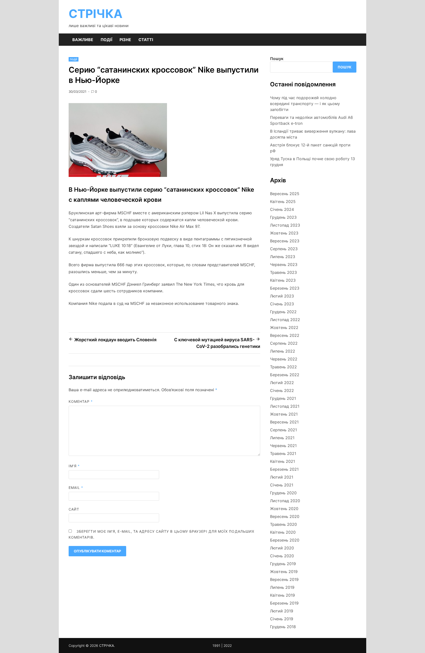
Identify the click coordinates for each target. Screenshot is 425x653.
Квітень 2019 (282, 595)
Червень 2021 (283, 445)
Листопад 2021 (284, 406)
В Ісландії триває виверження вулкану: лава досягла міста (313, 134)
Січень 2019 (281, 618)
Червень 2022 (283, 359)
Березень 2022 (284, 374)
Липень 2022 (282, 351)
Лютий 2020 (282, 547)
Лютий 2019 (281, 610)
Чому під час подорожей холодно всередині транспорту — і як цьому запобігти (305, 103)
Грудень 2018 (283, 626)
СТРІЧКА (95, 13)
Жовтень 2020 (284, 508)
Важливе (82, 39)
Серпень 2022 (284, 343)
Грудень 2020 (283, 492)
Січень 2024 (282, 209)
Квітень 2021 (282, 461)
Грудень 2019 (283, 563)
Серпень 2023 (284, 248)
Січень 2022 (282, 390)
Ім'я (74, 466)
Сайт (74, 509)
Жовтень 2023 (284, 233)
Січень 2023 (282, 303)
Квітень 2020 (283, 532)
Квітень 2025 (283, 201)
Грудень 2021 (283, 398)
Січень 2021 (281, 484)
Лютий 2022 (282, 382)
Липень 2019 (282, 587)
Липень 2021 (282, 437)
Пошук (276, 58)
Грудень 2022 (283, 311)
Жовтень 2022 (284, 327)
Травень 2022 (283, 366)
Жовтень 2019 (284, 571)
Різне (125, 39)
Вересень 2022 (284, 335)
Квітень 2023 (283, 280)
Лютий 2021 (281, 477)
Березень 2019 (284, 603)
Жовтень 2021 (284, 414)
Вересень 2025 (284, 193)
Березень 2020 (284, 540)
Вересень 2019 (284, 579)
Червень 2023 (283, 264)
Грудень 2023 (283, 217)
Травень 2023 (283, 272)
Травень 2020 (283, 524)
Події (106, 39)
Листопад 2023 (285, 225)
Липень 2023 (282, 256)
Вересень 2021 (284, 422)
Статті (145, 39)
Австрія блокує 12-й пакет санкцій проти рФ (310, 147)
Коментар (81, 401)
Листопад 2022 (285, 319)
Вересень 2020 (284, 516)
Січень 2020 (282, 555)
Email (76, 487)
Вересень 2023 (284, 240)
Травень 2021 (283, 453)
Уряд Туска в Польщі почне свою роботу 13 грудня (312, 161)
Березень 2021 (284, 469)
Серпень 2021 (283, 429)
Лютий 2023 (282, 296)
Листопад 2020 (285, 500)
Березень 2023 (284, 288)
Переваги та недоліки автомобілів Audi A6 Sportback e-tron (311, 120)
